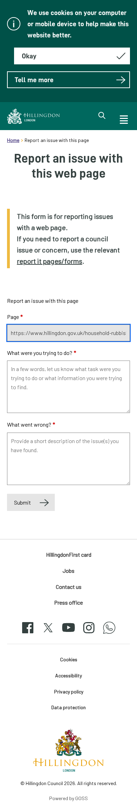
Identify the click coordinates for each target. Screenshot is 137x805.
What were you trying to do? (41, 352)
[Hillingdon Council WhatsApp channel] (109, 634)
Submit (22, 502)
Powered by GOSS (68, 798)
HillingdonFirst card (68, 554)
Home (13, 140)
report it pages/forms (49, 261)
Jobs (68, 570)
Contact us (68, 586)
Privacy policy (68, 691)
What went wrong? (31, 424)
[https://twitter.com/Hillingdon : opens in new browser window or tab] (48, 634)
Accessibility (68, 675)
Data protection (68, 707)
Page (15, 316)
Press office (68, 602)
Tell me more (34, 79)
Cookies (68, 659)
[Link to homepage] (33, 116)
